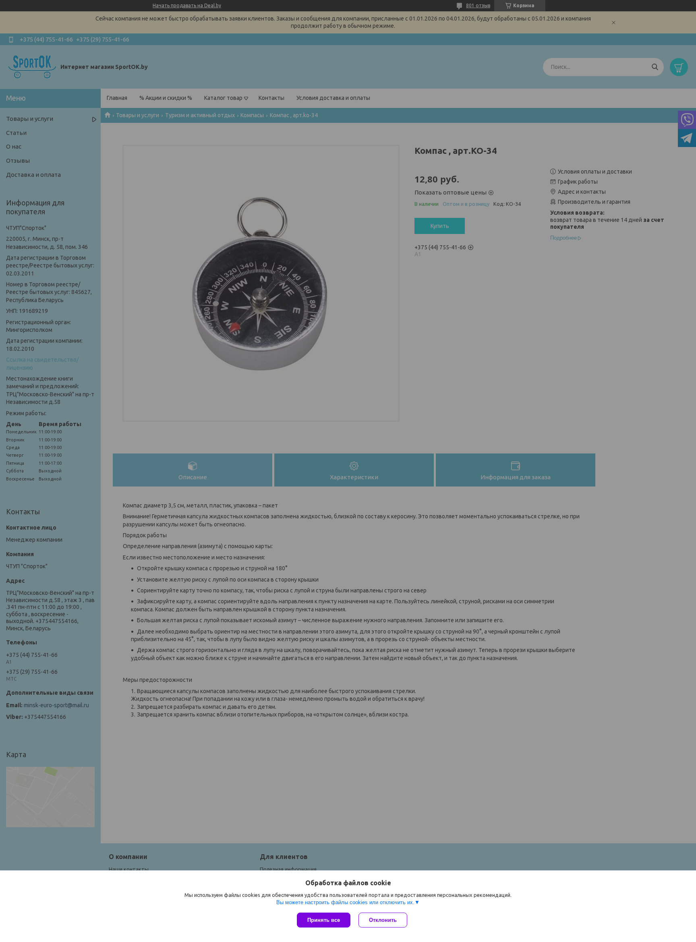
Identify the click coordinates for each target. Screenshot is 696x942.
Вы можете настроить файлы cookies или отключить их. (345, 902)
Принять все (323, 920)
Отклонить (383, 920)
